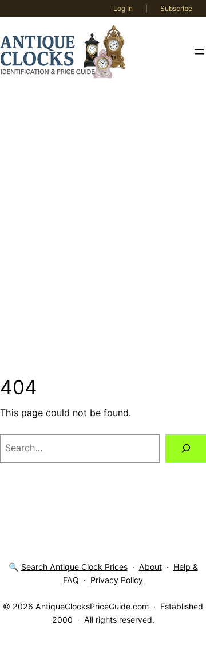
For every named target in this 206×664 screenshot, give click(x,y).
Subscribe (176, 8)
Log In (123, 8)
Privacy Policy (116, 580)
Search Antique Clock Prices (74, 567)
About (150, 567)
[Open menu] (199, 52)
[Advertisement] (103, 231)
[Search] (185, 448)
